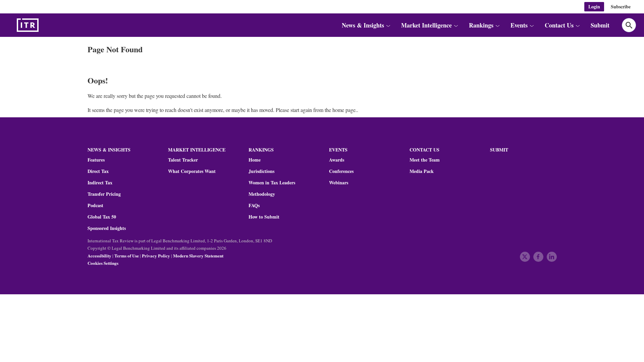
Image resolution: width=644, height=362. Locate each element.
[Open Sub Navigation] (388, 25)
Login (594, 6)
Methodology (262, 194)
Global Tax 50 (102, 217)
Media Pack (422, 171)
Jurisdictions (261, 171)
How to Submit (264, 217)
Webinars (338, 182)
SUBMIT (499, 149)
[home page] (43, 25)
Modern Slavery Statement (198, 255)
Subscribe (621, 6)
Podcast (95, 205)
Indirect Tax (100, 182)
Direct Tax (98, 171)
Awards (336, 160)
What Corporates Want (192, 171)
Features (96, 160)
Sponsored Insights (107, 228)
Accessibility (99, 255)
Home (255, 160)
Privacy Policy (156, 255)
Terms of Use (126, 255)
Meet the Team (425, 160)
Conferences (341, 171)
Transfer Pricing (104, 194)
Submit (600, 25)
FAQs (254, 205)
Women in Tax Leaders (272, 182)
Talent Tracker (183, 160)
